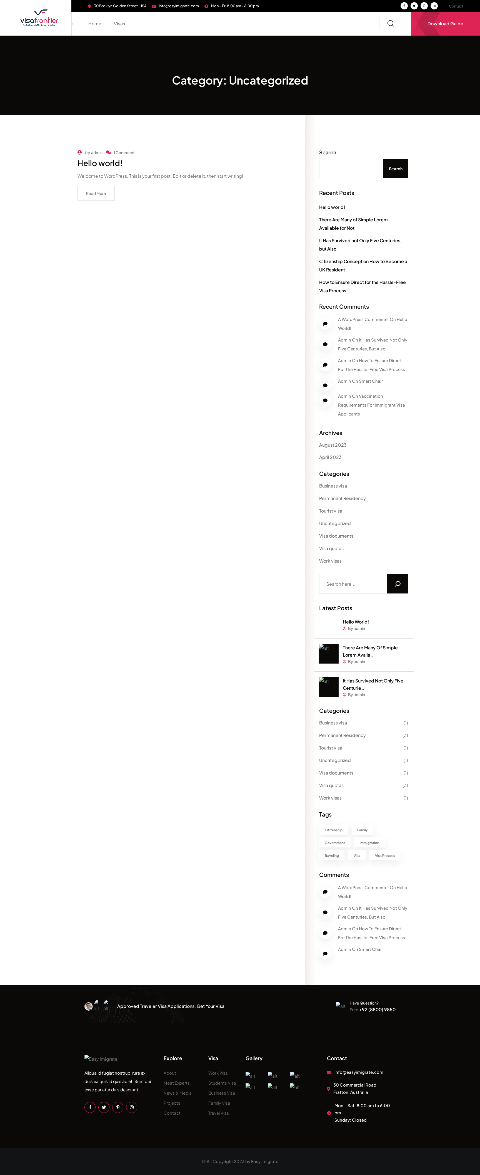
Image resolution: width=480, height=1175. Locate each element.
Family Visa (219, 1102)
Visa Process (385, 856)
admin (96, 152)
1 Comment (124, 152)
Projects (172, 1102)
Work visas (330, 561)
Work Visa (218, 1072)
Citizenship (333, 830)
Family (362, 830)
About (170, 1072)
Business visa (333, 486)
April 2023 (330, 457)
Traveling (332, 856)
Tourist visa (330, 511)
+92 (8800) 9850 (373, 1009)
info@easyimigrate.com (358, 1072)
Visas (119, 23)
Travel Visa (218, 1112)
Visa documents (336, 536)
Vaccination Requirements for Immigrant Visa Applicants (371, 404)
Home (94, 23)
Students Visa (222, 1082)
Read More (96, 193)
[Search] (397, 583)
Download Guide (445, 23)
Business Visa (221, 1092)
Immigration (369, 843)
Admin (344, 339)
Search (327, 152)
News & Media (178, 1092)
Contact (456, 6)
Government (335, 843)
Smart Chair (371, 381)
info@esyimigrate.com (179, 6)
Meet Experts (177, 1082)
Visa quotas (331, 548)
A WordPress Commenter (363, 319)
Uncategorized (335, 523)
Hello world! (100, 163)
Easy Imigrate (264, 1161)
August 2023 (333, 445)
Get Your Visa (210, 1006)
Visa (357, 856)
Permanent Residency (342, 498)
